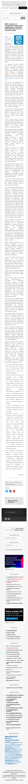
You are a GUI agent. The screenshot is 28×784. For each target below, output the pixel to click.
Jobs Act (15, 752)
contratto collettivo (16, 745)
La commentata (13, 638)
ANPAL (12, 742)
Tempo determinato (16, 762)
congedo (9, 745)
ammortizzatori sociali (12, 741)
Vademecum (13, 672)
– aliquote (14, 660)
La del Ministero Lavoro (13, 584)
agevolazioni (11, 736)
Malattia (18, 753)
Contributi (12, 656)
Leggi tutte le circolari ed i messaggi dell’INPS (14, 483)
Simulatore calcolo (11, 665)
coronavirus (10, 748)
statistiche (9, 760)
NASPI (11, 755)
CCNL (13, 744)
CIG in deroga (17, 744)
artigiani (21, 742)
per (13, 658)
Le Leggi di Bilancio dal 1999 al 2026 (14, 675)
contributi (8, 747)
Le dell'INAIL (11, 596)
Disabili (7, 750)
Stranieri (16, 760)
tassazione (8, 762)
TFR (6, 763)
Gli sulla (13, 589)
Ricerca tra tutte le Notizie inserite (14, 549)
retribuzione (8, 757)
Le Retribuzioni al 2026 (12, 648)
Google (6, 519)
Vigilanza (11, 763)
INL (12, 752)
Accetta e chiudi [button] (23, 8)
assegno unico (8, 744)
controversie (15, 747)
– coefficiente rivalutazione (13, 646)
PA (14, 755)
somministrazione (14, 759)
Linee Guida (11, 677)
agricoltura (8, 738)
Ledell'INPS (13, 593)
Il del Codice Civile (14, 667)
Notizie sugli (13, 600)
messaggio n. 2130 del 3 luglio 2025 (9, 40)
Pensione (18, 755)
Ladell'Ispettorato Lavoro (14, 591)
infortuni (7, 752)
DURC (11, 750)
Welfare (16, 763)
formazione (19, 750)
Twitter (9, 519)
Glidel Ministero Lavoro (14, 586)
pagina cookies (14, 7)
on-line (9, 669)
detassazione (19, 749)
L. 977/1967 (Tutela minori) (12, 719)
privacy (6, 756)
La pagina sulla (14, 579)
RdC (10, 756)
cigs (6, 745)
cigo (21, 744)
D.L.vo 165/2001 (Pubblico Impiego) (12, 722)
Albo (13, 680)
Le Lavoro (14, 598)
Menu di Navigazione (15, 13)
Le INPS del (14, 577)
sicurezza (15, 757)
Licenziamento (11, 753)
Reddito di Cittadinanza (17, 756)
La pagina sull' (12, 581)
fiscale (14, 750)
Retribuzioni (13, 654)
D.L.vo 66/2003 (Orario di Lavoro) (14, 715)
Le (14, 650)
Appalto (16, 742)
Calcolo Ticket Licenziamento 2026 (13, 663)
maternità (7, 755)
